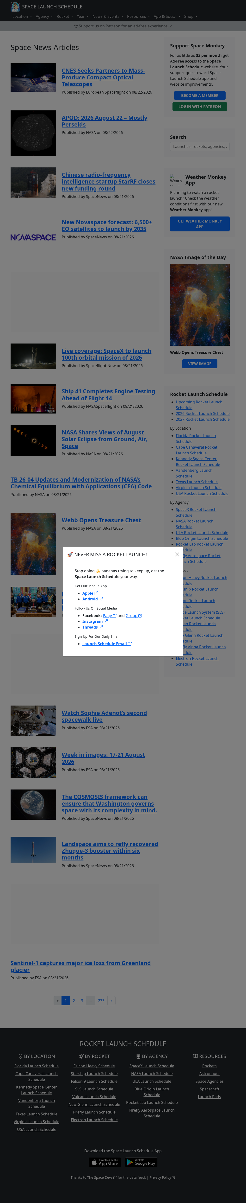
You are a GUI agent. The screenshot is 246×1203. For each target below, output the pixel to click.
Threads (90, 627)
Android (90, 599)
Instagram (93, 621)
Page (108, 615)
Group (132, 615)
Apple (88, 593)
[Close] (177, 554)
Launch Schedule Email (105, 643)
